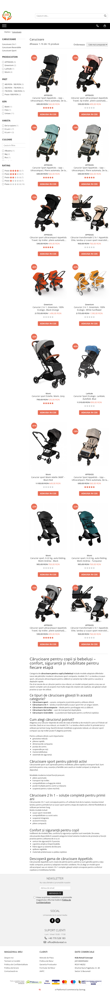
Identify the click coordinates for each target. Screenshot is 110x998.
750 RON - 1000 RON (13, 91)
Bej (6, 154)
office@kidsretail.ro (56, 942)
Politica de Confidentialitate (16, 964)
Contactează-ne (11, 971)
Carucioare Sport (9, 50)
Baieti (7, 106)
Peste (7, 170)
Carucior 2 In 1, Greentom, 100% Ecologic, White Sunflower (89, 308)
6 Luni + (8, 132)
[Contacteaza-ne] (97, 26)
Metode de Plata (47, 957)
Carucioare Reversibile (11, 47)
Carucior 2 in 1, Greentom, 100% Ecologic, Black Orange (48, 308)
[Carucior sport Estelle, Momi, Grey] (48, 362)
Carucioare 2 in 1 (9, 44)
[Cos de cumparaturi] (105, 26)
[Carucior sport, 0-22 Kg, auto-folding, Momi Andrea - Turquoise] (89, 528)
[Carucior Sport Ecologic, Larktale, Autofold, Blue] (89, 362)
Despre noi (8, 957)
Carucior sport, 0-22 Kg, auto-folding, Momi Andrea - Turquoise (89, 559)
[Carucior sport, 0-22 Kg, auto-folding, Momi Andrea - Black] (48, 528)
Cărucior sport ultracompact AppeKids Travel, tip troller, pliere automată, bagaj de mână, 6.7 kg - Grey (48, 629)
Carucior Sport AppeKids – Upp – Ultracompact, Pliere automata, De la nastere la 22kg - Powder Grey (89, 169)
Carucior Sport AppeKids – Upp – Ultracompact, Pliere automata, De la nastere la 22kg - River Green (48, 169)
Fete (6, 110)
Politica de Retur (46, 961)
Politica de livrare (11, 968)
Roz (6, 157)
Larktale (8, 68)
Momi (7, 72)
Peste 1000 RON (11, 94)
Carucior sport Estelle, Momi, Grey (48, 396)
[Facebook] (52, 920)
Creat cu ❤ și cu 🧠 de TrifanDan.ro (40, 989)
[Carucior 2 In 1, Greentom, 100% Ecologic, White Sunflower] (89, 282)
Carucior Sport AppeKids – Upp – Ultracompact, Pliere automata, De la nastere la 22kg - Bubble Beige (89, 478)
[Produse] (4, 26)
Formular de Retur (47, 968)
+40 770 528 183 (56, 938)
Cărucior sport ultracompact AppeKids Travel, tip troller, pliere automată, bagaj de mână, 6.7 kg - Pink (89, 99)
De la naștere (10, 125)
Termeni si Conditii (12, 961)
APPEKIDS (9, 62)
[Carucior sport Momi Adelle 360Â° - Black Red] (48, 447)
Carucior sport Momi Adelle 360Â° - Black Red (48, 478)
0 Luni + (8, 129)
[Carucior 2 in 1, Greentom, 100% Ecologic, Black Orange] (48, 282)
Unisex (7, 113)
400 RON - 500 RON (13, 84)
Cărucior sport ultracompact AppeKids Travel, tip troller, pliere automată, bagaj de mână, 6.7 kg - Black (48, 239)
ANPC (42, 971)
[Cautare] (105, 15)
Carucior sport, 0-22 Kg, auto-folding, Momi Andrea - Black (48, 559)
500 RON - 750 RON (13, 87)
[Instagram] (57, 920)
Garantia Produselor (48, 964)
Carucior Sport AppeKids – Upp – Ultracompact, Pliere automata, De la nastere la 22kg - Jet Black (48, 99)
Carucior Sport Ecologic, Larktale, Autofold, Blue (89, 397)
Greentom (9, 65)
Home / (8, 32)
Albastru (8, 150)
